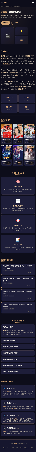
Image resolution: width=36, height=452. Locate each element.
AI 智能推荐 (6, 63)
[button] (6, 134)
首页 (2, 6)
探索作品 (5, 22)
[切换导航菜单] (33, 2)
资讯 (21, 448)
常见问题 (26, 448)
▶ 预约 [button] (8, 141)
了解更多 (15, 22)
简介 (8, 448)
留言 (32, 448)
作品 (13, 448)
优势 (17, 448)
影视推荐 (7, 6)
